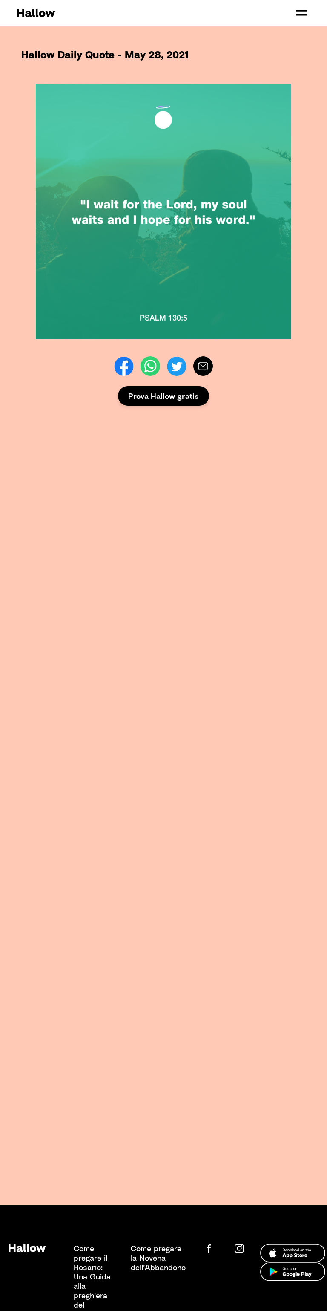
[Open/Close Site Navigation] (301, 12)
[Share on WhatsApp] (150, 366)
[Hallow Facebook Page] (215, 1248)
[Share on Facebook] (124, 366)
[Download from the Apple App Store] (292, 1253)
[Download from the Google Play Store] (292, 1271)
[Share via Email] (203, 366)
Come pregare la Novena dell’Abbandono (158, 1258)
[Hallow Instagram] (241, 1248)
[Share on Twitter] (176, 366)
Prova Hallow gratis (163, 396)
